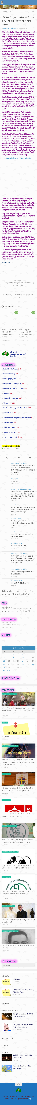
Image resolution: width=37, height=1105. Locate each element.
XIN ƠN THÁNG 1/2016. (18, 583)
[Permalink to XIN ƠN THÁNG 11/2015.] (6, 546)
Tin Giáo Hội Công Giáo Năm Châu (15, 408)
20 (4, 664)
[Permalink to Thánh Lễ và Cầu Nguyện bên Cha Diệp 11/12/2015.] (6, 572)
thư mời (27, 594)
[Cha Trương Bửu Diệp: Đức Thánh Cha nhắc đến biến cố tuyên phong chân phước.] (18, 812)
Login (30, 1099)
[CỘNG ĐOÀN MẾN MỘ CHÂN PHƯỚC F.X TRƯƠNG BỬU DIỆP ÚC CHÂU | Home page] (2, 2)
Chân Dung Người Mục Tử (12, 383)
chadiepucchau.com (9, 28)
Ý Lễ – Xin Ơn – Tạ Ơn (10, 437)
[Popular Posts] (18, 458)
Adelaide (7, 591)
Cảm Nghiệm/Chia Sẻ (10, 379)
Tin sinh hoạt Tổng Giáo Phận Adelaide (17, 418)
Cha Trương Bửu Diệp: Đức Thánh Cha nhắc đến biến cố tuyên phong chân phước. (23, 523)
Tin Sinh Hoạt (6, 12)
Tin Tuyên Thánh (9, 427)
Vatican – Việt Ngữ (10, 432)
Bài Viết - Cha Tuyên (16, 532)
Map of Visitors (6, 627)
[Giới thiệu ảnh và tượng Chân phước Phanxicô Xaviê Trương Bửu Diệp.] (18, 943)
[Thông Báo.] (18, 734)
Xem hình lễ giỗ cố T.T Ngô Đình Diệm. (18, 158)
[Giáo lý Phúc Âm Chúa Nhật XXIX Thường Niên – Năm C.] (7, 1030)
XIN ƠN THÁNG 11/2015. (18, 546)
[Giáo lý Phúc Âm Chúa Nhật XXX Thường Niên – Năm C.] (7, 1019)
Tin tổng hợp (8, 422)
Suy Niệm (6, 393)
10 (23, 658)
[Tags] (29, 458)
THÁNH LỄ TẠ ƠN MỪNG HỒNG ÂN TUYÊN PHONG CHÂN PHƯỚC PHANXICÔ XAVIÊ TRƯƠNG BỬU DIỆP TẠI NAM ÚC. (18, 710)
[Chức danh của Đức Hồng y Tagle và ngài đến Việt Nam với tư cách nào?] (18, 917)
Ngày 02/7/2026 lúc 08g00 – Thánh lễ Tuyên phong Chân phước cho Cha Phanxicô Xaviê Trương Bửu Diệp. (17, 893)
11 (28, 658)
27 (4, 667)
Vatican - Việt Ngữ (16, 518)
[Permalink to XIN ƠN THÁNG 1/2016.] (6, 584)
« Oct (3, 670)
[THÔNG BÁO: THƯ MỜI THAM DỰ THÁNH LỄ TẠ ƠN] (7, 995)
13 (4, 661)
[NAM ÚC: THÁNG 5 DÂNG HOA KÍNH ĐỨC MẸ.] (7, 1061)
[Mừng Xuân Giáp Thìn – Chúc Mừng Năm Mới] (7, 1071)
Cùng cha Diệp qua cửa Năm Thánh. (21, 592)
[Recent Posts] (7, 458)
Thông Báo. (15, 481)
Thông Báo (7, 403)
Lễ (12, 594)
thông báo (18, 594)
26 (33, 664)
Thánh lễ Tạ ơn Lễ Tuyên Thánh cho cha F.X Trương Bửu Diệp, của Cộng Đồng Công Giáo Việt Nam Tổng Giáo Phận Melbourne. (18, 762)
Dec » (8, 670)
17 (23, 661)
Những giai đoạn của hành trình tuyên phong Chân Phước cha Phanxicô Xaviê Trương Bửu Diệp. (23, 509)
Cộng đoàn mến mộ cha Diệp (13, 388)
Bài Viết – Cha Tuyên (10, 369)
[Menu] (34, 2)
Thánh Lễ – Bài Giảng (10, 398)
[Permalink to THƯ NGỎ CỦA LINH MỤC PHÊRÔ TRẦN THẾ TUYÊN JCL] (6, 535)
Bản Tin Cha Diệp (9, 374)
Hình (9, 594)
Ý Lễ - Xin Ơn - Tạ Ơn (16, 543)
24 (23, 664)
